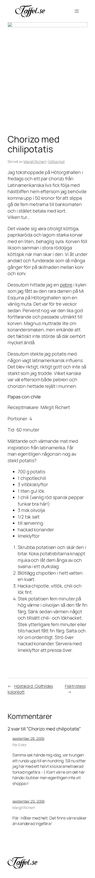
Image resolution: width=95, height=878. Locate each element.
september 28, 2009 (28, 738)
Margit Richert (35, 161)
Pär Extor (19, 744)
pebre (66, 285)
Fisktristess (75, 686)
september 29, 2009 (28, 801)
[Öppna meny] (77, 11)
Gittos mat (56, 161)
